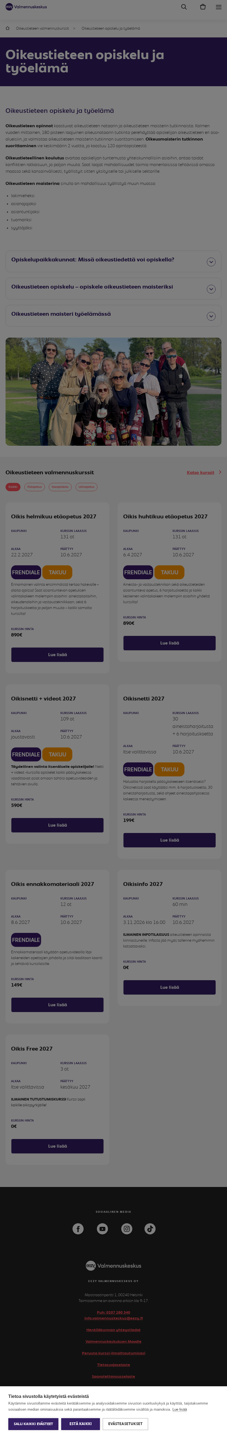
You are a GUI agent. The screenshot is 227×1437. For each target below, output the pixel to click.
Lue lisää (179, 1409)
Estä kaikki (80, 1424)
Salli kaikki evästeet (33, 1424)
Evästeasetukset (125, 1424)
